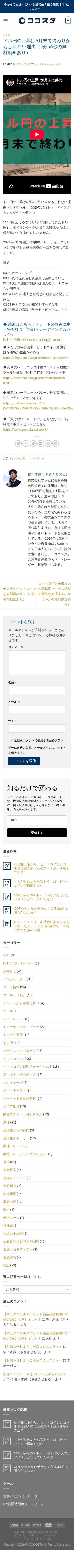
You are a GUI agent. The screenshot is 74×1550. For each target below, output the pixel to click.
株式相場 (9, 1194)
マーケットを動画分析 (19, 1098)
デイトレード (13, 1019)
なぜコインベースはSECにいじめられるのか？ (34, 1376)
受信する (37, 833)
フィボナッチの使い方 (19, 1074)
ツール (8, 1011)
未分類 (6, 35)
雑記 (6, 1265)
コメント (15, 647)
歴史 (6, 1209)
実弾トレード (13, 1146)
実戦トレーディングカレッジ (24, 1154)
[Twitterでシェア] (33, 443)
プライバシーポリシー (27, 1535)
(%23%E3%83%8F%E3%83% (24, 408)
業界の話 (9, 1202)
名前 (12, 682)
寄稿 (6, 1162)
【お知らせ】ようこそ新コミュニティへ (32, 1346)
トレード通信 (13, 1035)
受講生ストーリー (16, 1138)
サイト (12, 720)
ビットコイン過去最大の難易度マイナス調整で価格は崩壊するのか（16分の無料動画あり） (54, 593)
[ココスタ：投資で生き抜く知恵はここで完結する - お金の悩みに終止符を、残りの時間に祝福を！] (37, 20)
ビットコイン (13, 1058)
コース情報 (11, 987)
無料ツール (11, 1217)
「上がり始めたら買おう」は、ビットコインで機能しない (42, 883)
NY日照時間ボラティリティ (23, 1504)
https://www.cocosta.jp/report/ (25, 429)
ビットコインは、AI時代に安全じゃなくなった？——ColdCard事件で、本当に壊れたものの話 (42, 926)
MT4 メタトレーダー (18, 963)
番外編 (8, 1225)
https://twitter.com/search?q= (24, 403)
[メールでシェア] (40, 443)
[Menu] (5, 20)
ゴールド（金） (14, 995)
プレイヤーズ (13, 1082)
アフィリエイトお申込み (37, 1538)
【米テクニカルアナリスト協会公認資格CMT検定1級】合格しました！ (36, 1316)
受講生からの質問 (16, 1130)
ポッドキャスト (14, 1090)
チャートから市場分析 (19, 1003)
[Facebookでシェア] (25, 443)
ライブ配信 (11, 1106)
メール (14, 701)
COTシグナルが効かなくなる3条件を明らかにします (41, 910)
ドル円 (8, 1043)
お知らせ (9, 971)
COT (6, 955)
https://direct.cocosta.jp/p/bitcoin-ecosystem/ (36, 357)
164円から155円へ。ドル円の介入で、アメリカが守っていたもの (42, 897)
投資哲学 (9, 1170)
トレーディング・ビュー (21, 1027)
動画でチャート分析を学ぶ (23, 1114)
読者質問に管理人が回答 (21, 1241)
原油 (6, 1122)
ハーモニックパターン (19, 1050)
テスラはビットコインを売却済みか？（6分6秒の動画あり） (19, 594)
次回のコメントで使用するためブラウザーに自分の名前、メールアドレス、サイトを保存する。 (37, 747)
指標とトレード (14, 1178)
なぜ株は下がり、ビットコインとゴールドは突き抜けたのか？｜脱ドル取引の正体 (42, 868)
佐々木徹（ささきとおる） (48, 64)
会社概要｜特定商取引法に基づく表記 (36, 1532)
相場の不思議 (13, 1233)
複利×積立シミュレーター (22, 1496)
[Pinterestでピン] (48, 443)
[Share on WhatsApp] (18, 443)
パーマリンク (37, 458)
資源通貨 (9, 1257)
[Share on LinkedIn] (55, 443)
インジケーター (14, 979)
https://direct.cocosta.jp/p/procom (32, 339)
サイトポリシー (51, 1535)
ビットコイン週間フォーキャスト (27, 1066)
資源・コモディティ (18, 1249)
